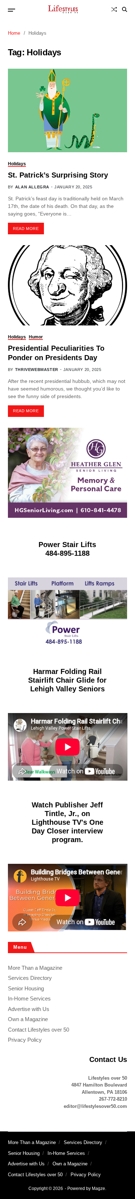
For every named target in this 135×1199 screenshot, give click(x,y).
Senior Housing (26, 988)
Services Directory (30, 978)
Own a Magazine (28, 1019)
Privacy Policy (25, 1040)
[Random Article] (114, 9)
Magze (98, 1188)
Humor (36, 337)
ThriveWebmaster (36, 369)
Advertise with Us (28, 1009)
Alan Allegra (32, 187)
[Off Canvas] (11, 10)
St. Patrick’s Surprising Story (58, 175)
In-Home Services (29, 998)
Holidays (17, 163)
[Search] (124, 9)
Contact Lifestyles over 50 (38, 1030)
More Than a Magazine (35, 968)
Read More (26, 228)
